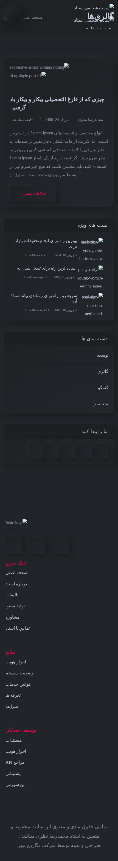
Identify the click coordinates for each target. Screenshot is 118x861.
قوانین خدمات (18, 684)
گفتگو (103, 387)
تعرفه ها (13, 695)
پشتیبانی (13, 773)
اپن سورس (15, 784)
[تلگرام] (37, 545)
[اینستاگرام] (60, 545)
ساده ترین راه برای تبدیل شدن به (46, 268)
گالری (102, 371)
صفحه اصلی (16, 572)
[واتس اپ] (13, 545)
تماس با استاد (17, 628)
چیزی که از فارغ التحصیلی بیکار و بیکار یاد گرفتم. (57, 103)
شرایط (11, 706)
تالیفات (11, 595)
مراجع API (15, 762)
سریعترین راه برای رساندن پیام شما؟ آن (44, 298)
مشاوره (12, 617)
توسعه (102, 355)
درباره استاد (16, 584)
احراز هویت (15, 662)
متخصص (100, 404)
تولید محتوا (15, 605)
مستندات (13, 740)
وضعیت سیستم (19, 673)
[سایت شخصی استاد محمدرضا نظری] (88, 16)
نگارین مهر (29, 845)
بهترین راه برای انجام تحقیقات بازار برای (46, 243)
